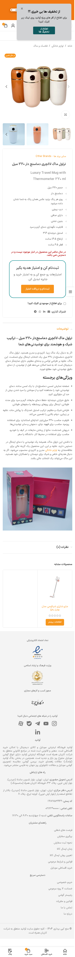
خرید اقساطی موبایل (61, 868)
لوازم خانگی (58, 46)
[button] (68, 86)
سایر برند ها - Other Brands (51, 156)
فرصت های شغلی (63, 830)
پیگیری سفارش (64, 836)
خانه (70, 46)
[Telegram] (37, 723)
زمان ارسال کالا (64, 849)
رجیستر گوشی (65, 895)
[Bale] (29, 723)
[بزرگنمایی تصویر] (65, 115)
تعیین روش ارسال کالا (61, 855)
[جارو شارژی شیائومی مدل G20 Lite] (55, 587)
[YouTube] (46, 723)
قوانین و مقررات (64, 901)
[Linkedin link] (44, 312)
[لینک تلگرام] (35, 312)
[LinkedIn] (37, 732)
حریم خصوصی (64, 882)
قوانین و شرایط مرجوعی (60, 862)
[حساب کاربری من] (13, 25)
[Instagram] (54, 723)
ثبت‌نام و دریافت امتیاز (37, 289)
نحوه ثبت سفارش (63, 843)
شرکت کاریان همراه (62, 754)
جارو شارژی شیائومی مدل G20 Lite (55, 608)
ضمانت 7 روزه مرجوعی (60, 889)
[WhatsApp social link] (40, 312)
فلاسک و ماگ (40, 46)
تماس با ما (66, 908)
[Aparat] (21, 723)
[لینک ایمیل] (48, 312)
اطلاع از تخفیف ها (44, 30)
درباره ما (68, 914)
